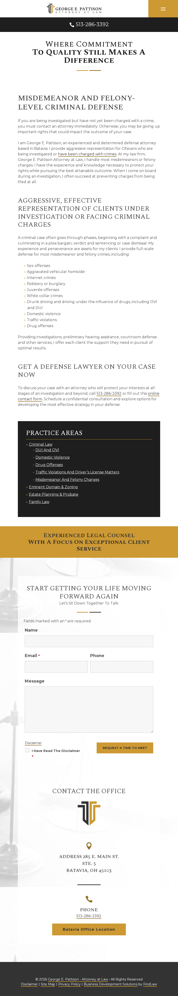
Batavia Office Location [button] (89, 929)
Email (32, 655)
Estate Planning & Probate (53, 494)
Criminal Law (40, 444)
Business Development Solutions (110, 984)
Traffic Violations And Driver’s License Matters (77, 472)
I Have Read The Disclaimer (56, 754)
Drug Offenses (49, 465)
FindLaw (150, 984)
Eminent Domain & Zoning (53, 487)
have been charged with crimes (87, 154)
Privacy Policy (69, 984)
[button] (163, 9)
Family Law (39, 502)
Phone (97, 655)
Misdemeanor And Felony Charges (67, 479)
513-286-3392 (92, 24)
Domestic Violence (52, 457)
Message (34, 681)
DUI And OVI (47, 450)
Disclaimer (33, 743)
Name (31, 630)
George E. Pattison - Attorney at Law (78, 979)
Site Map (48, 984)
